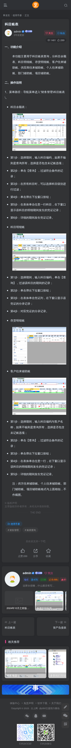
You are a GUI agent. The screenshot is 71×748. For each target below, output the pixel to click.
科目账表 (11, 24)
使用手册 (17, 15)
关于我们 (56, 703)
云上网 (34, 708)
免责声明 (29, 703)
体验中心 (15, 703)
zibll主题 (46, 708)
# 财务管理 (13, 529)
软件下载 (42, 703)
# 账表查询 (30, 529)
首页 (7, 15)
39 (44, 579)
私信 (62, 33)
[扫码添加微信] (65, 715)
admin (17, 31)
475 (36, 579)
